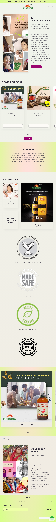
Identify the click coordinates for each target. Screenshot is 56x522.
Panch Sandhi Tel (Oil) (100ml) (36, 225)
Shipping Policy (21, 501)
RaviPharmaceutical (26, 518)
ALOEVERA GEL (38, 112)
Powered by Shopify (34, 518)
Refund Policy (12, 501)
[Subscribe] (26, 509)
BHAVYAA (11, 201)
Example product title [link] (10, 219)
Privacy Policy (48, 501)
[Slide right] (31, 134)
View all (28, 138)
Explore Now (36, 66)
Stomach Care (26, 425)
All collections (29, 501)
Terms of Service (39, 501)
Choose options (12, 126)
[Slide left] (24, 134)
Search (6, 501)
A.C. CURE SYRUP (13, 112)
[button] (4, 6)
